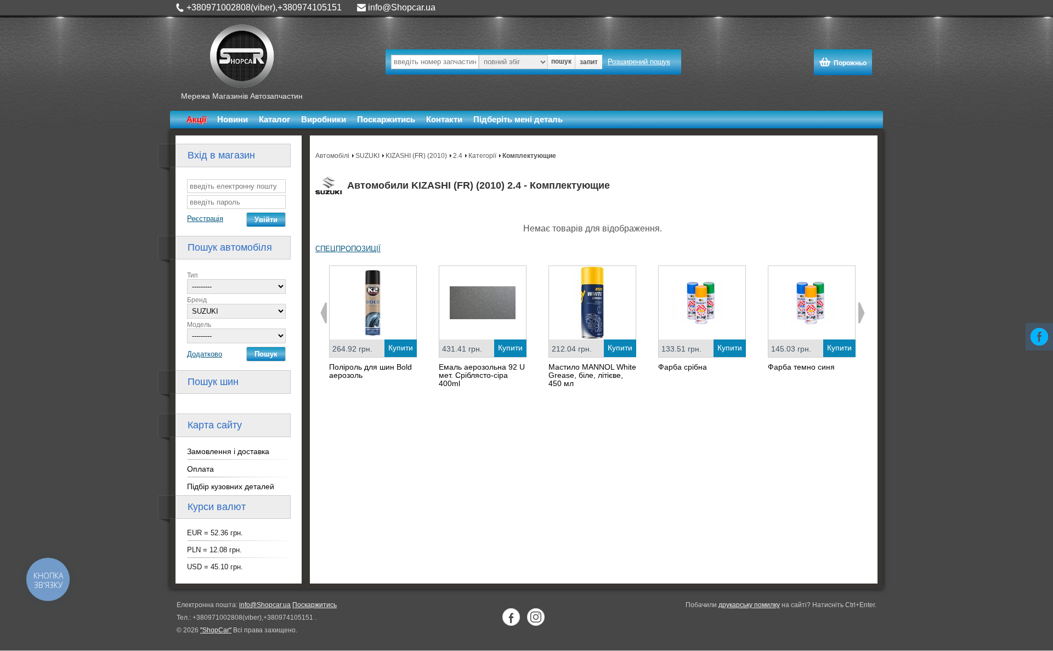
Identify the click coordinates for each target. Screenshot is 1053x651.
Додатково (204, 354)
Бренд (197, 300)
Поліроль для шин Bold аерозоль (370, 371)
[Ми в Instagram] (536, 617)
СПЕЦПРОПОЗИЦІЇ (348, 249)
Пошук (266, 354)
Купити (400, 347)
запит (589, 62)
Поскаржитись (386, 119)
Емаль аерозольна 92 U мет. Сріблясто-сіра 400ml (482, 375)
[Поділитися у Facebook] (1039, 336)
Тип (192, 275)
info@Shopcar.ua (401, 7)
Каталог (274, 119)
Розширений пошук (639, 62)
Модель (199, 325)
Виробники (323, 119)
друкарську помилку (749, 605)
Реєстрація (205, 218)
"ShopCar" (215, 630)
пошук (561, 61)
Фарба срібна (682, 367)
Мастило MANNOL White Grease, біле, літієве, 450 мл (592, 375)
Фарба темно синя (801, 367)
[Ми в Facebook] (511, 617)
